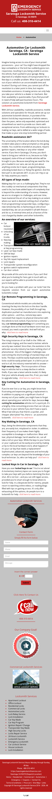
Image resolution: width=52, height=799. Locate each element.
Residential (17, 777)
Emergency (15, 780)
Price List (27, 783)
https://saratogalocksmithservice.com (26, 771)
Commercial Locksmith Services (26, 666)
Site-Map (36, 783)
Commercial (29, 777)
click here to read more (17, 332)
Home (18, 37)
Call (26, 795)
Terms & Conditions (13, 783)
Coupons (26, 780)
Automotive (40, 777)
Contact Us (36, 780)
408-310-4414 (31, 21)
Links (44, 783)
